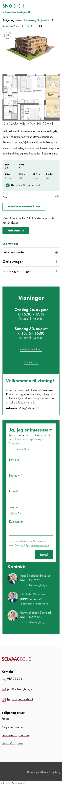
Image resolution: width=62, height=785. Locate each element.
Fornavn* (15, 460)
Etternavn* (15, 475)
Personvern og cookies (15, 735)
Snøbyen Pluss (10, 26)
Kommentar (16, 521)
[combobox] (15, 513)
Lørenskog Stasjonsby (37, 20)
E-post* (14, 491)
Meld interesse (16, 230)
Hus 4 (29, 26)
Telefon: (31, 580)
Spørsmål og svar (12, 743)
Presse (5, 719)
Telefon (13, 507)
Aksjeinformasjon (12, 727)
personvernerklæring (40, 545)
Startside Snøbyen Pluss (19, 12)
